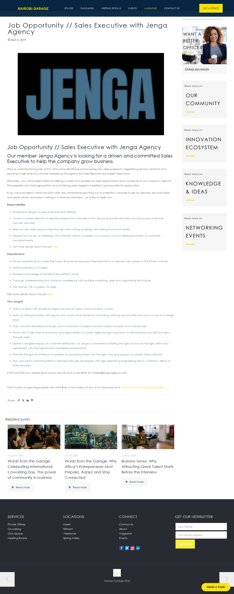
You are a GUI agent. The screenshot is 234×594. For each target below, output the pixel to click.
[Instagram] (132, 548)
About (123, 528)
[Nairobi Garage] (33, 8)
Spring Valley (71, 538)
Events (123, 538)
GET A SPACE (211, 8)
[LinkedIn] (138, 548)
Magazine (125, 533)
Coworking (14, 528)
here (55, 246)
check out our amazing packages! (142, 387)
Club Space (15, 533)
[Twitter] (127, 548)
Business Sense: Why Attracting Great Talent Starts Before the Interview (147, 466)
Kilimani (68, 528)
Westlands (69, 533)
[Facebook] (121, 548)
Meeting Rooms (17, 538)
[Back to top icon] (117, 573)
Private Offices (16, 524)
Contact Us (126, 524)
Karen (67, 524)
